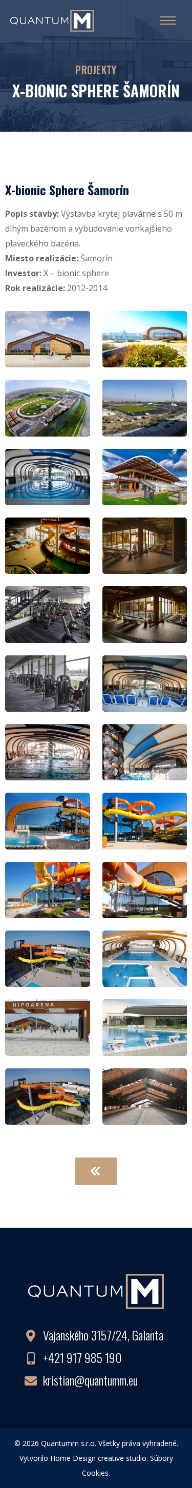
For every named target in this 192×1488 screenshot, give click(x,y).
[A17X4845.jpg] (47, 888)
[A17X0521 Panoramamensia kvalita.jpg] (144, 545)
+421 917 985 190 (82, 1357)
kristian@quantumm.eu (90, 1380)
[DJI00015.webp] (47, 1095)
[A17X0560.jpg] (47, 613)
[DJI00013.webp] (47, 958)
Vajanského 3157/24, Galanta (103, 1335)
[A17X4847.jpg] (144, 888)
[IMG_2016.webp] (47, 1026)
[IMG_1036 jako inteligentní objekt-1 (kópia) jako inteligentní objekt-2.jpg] (144, 1026)
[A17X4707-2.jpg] (144, 682)
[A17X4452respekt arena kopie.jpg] (144, 475)
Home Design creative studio (98, 1458)
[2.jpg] (47, 407)
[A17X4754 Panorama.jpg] (144, 751)
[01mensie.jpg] (144, 407)
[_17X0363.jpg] (47, 545)
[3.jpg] (47, 475)
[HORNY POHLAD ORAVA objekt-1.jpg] (144, 958)
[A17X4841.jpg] (144, 820)
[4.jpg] (47, 338)
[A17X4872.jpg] (144, 338)
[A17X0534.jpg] (47, 682)
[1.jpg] (144, 1095)
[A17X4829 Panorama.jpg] (47, 820)
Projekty (95, 69)
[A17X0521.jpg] (144, 613)
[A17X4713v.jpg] (47, 751)
